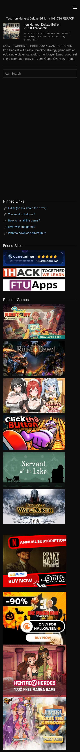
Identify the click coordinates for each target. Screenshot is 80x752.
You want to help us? (21, 214)
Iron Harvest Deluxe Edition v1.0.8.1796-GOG (42, 26)
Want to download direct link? (27, 233)
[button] (75, 7)
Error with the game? (21, 227)
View (34, 320)
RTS (51, 36)
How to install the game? (24, 220)
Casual (41, 36)
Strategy (31, 39)
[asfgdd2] (34, 670)
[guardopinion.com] (34, 258)
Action (29, 36)
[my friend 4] (34, 285)
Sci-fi (60, 36)
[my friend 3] (34, 272)
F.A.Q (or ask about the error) (27, 208)
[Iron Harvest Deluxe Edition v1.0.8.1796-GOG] (11, 30)
